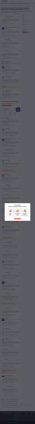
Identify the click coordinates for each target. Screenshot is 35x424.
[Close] (29, 204)
